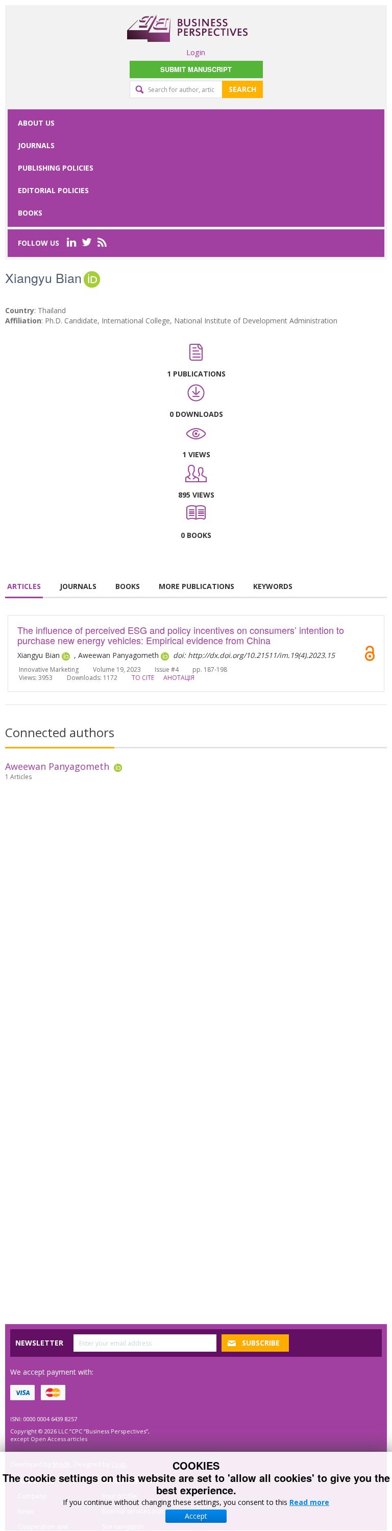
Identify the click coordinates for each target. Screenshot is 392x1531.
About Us (36, 123)
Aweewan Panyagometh (57, 766)
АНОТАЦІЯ (178, 677)
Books (30, 213)
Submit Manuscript (196, 69)
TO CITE (143, 677)
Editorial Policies (53, 190)
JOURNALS (78, 586)
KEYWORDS (272, 586)
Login (195, 52)
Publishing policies (55, 168)
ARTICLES (24, 586)
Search (242, 89)
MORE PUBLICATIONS (196, 586)
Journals (36, 145)
